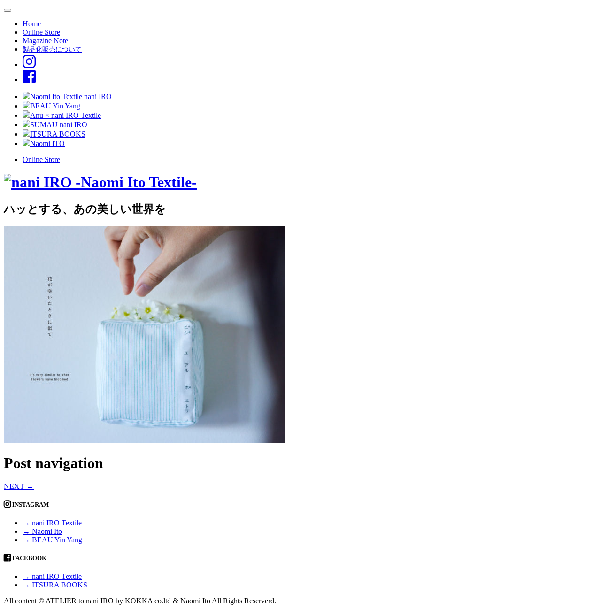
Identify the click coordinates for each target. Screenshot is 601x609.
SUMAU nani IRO (58, 125)
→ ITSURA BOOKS (55, 585)
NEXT (19, 486)
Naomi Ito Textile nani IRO (71, 96)
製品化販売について (52, 49)
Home (32, 24)
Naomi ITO (47, 143)
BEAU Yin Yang (55, 106)
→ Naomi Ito (42, 531)
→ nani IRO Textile (52, 523)
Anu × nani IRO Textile (65, 115)
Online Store (41, 32)
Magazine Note (45, 41)
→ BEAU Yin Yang (52, 540)
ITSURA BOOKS (57, 134)
